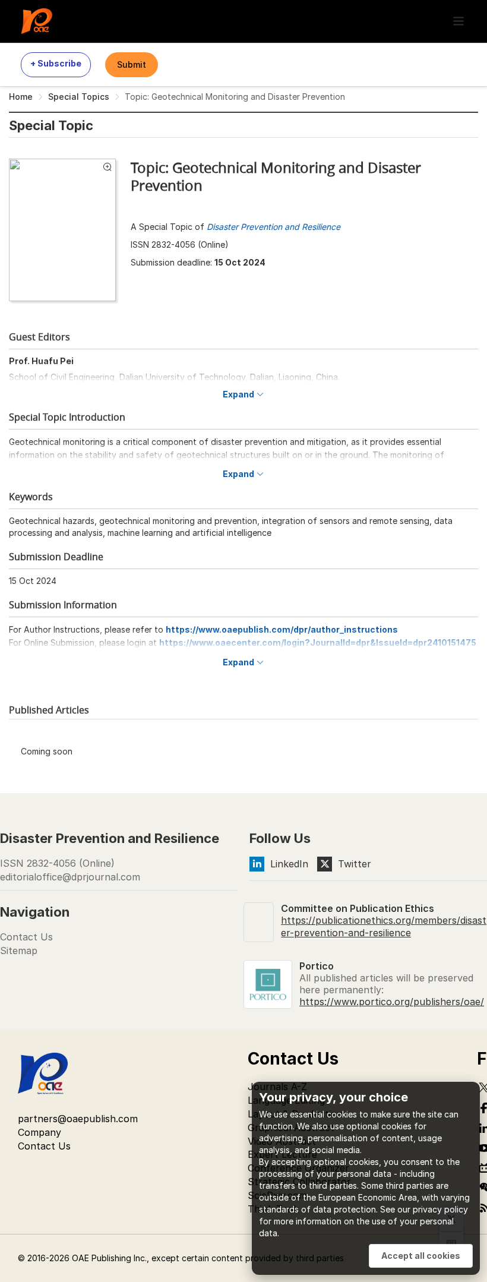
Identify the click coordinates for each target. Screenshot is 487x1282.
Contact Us (26, 937)
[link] (273, 99)
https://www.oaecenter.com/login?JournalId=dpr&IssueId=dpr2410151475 (317, 642)
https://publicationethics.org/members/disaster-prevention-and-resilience (383, 926)
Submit (131, 64)
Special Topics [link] (78, 96)
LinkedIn (289, 864)
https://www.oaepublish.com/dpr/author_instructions (282, 629)
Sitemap (18, 950)
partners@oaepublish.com (78, 1119)
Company (39, 1132)
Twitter (354, 864)
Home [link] (21, 96)
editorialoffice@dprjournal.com (70, 877)
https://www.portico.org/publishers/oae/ (391, 1002)
